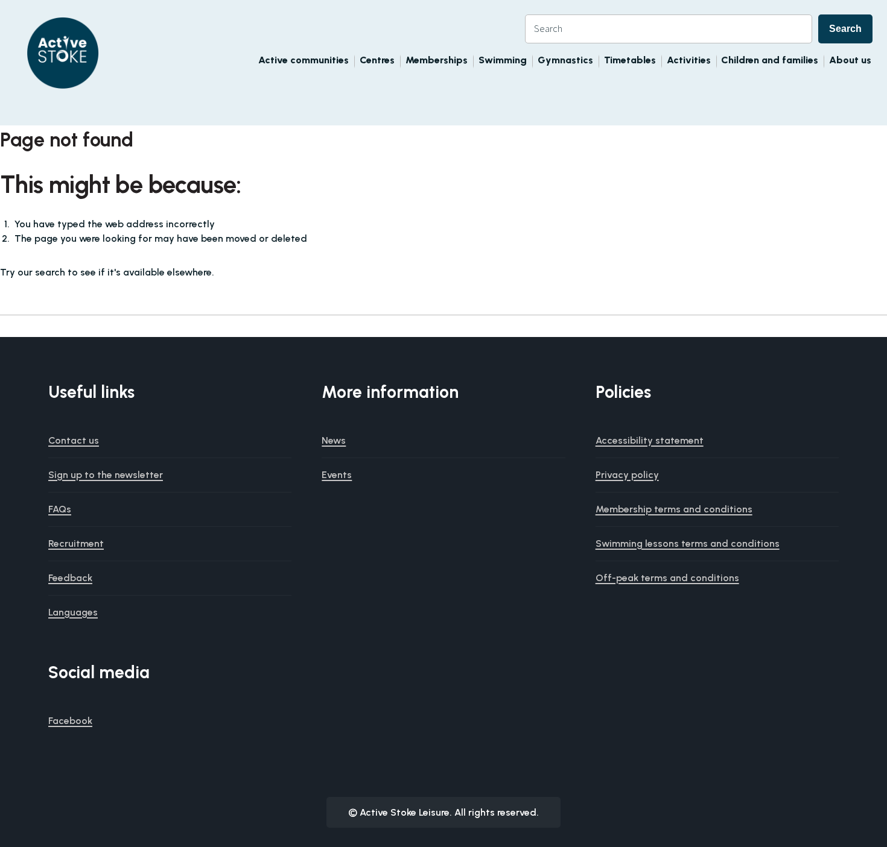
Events (337, 474)
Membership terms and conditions (674, 509)
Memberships (436, 60)
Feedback (70, 578)
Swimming (502, 60)
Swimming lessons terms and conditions (688, 543)
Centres (377, 60)
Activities (689, 60)
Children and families (769, 60)
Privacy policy (627, 474)
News (334, 440)
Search (845, 29)
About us (850, 60)
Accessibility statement (650, 440)
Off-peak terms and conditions (667, 578)
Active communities (303, 60)
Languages (73, 612)
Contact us (73, 440)
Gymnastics (565, 60)
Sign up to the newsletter (105, 474)
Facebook (70, 720)
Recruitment (76, 543)
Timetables (630, 60)
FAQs (59, 509)
